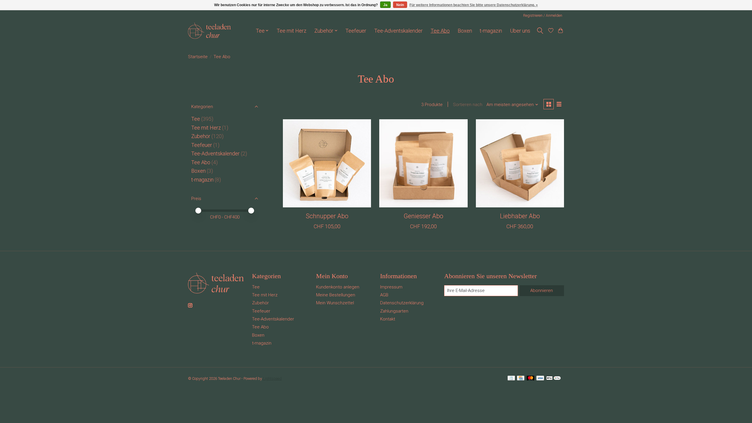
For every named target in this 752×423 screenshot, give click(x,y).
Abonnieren (541, 290)
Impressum (391, 287)
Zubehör (200, 136)
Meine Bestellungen (335, 295)
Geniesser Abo (423, 216)
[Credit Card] (520, 378)
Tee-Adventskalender (398, 31)
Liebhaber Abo (520, 216)
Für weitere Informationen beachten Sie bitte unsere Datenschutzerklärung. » (473, 5)
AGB (384, 295)
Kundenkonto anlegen (337, 287)
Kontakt (387, 319)
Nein (400, 5)
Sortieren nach (467, 104)
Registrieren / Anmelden (542, 15)
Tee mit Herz (291, 31)
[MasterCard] (530, 378)
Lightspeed (272, 378)
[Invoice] (511, 378)
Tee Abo (440, 31)
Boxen (465, 31)
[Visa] (540, 378)
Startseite (198, 56)
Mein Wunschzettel (335, 303)
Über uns (520, 31)
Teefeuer (355, 31)
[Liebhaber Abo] (520, 163)
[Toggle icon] (540, 30)
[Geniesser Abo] (423, 163)
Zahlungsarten (394, 311)
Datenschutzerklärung (402, 303)
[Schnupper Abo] (327, 163)
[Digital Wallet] (553, 378)
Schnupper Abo (327, 216)
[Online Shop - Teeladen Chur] (209, 31)
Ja (385, 5)
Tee (195, 119)
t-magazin (491, 31)
